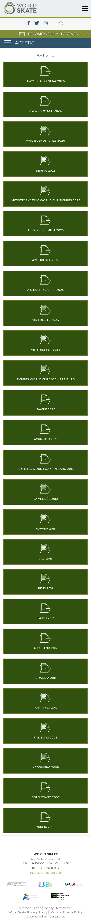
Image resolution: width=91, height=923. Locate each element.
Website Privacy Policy (66, 912)
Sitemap (25, 908)
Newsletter (64, 908)
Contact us (57, 916)
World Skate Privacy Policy (27, 912)
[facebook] (28, 23)
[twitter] (36, 23)
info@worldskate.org (45, 873)
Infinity (49, 908)
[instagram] (45, 23)
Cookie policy (36, 916)
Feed (37, 908)
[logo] (61, 23)
